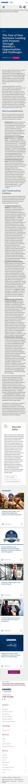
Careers (3, 772)
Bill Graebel (16, 57)
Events (3, 741)
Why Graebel (4, 757)
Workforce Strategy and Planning (8, 721)
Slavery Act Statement (18, 779)
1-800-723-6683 (7, 697)
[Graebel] (7, 2)
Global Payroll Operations (7, 719)
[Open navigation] (3, 7)
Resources (5, 735)
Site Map (3, 782)
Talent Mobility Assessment (7, 746)
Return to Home (13, 672)
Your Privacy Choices (8, 779)
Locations (4, 760)
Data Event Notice (5, 781)
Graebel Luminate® (6, 730)
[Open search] (20, 7)
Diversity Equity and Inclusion (8, 767)
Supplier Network (5, 762)
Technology (6, 726)
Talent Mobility (5, 709)
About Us (5, 751)
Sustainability (5, 765)
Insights (3, 739)
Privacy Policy (13, 781)
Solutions (5, 705)
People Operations (6, 714)
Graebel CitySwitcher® (6, 743)
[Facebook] (9, 699)
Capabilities (4, 755)
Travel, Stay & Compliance (7, 711)
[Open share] (24, 7)
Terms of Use (20, 781)
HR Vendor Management (7, 716)
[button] (26, 2)
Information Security (6, 769)
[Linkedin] (2, 699)
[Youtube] (4, 699)
